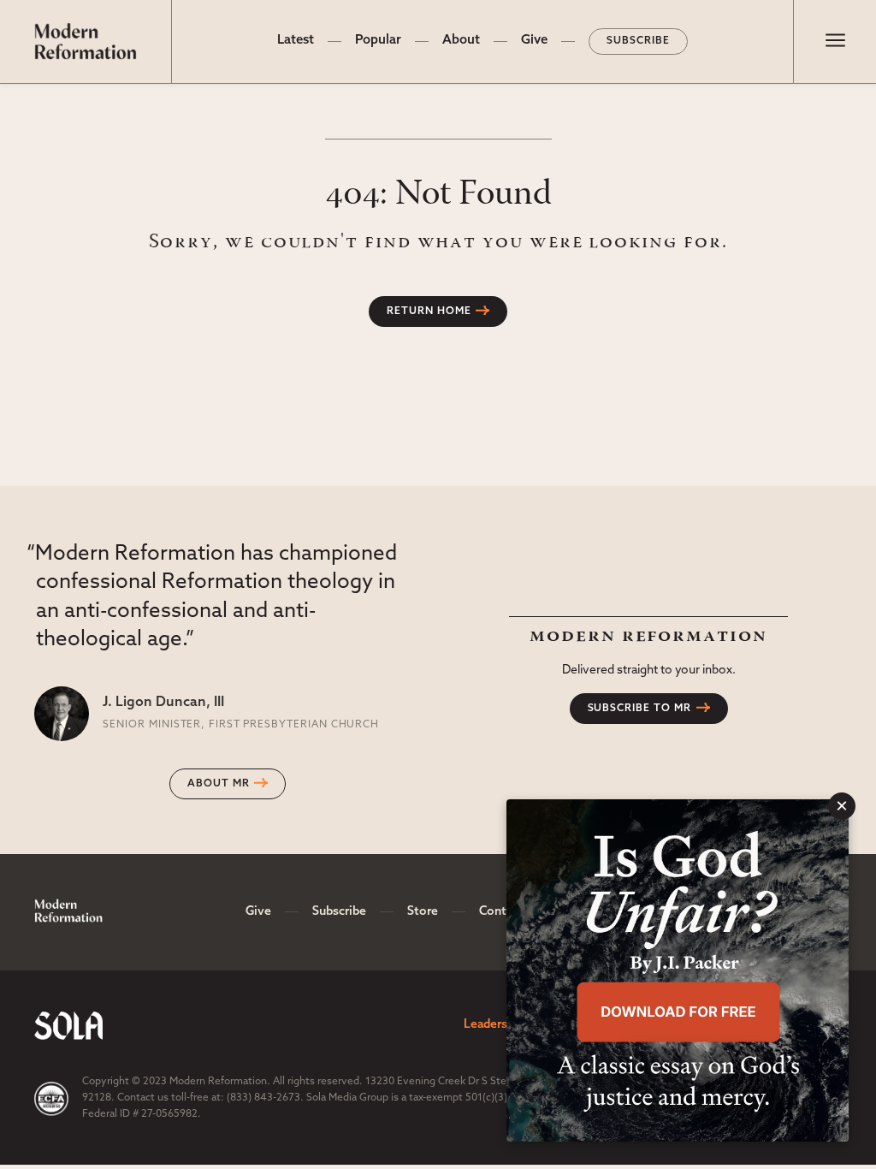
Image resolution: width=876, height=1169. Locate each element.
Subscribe (638, 41)
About (461, 40)
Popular (378, 40)
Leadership (494, 1024)
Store (422, 911)
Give (534, 40)
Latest (295, 40)
